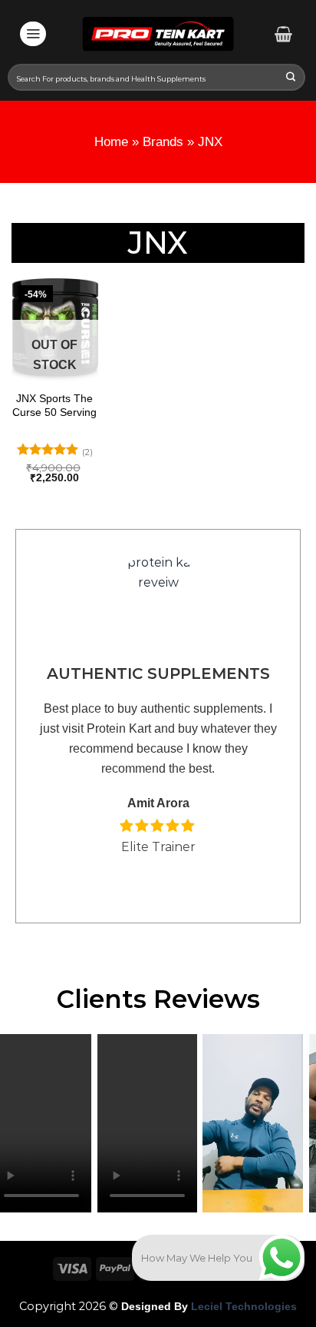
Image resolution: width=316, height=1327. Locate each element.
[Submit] (291, 78)
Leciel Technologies (242, 1306)
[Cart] (283, 34)
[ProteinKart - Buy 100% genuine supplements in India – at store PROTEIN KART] (158, 33)
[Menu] (33, 34)
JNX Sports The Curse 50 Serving (54, 405)
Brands (163, 142)
